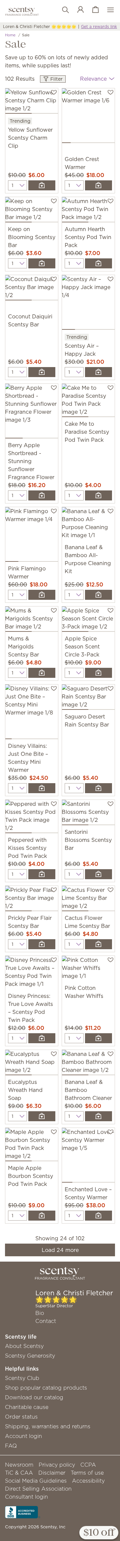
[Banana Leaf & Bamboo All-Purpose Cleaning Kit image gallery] (88, 525)
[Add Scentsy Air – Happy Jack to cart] (98, 372)
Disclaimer (51, 1472)
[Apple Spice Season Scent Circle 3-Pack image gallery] (88, 620)
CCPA (88, 1464)
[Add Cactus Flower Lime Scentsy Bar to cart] (98, 944)
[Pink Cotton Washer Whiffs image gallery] (88, 970)
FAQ (11, 1445)
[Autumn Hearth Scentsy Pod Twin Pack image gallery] (88, 211)
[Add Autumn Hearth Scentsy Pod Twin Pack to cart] (98, 263)
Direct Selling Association (38, 1488)
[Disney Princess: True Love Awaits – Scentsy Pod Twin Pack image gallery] (31, 974)
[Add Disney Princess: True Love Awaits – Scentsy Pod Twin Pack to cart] (41, 1038)
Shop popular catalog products (46, 1387)
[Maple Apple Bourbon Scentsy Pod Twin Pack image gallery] (31, 1146)
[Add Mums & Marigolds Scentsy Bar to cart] (41, 673)
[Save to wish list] (54, 91)
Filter (56, 79)
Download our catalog (34, 1397)
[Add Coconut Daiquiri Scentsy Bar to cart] (41, 372)
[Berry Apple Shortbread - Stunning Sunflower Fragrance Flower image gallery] (31, 412)
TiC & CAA (19, 1472)
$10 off (98, 1533)
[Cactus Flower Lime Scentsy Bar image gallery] (88, 900)
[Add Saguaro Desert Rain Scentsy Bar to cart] (98, 788)
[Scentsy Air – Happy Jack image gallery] (88, 303)
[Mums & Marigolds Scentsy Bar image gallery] (31, 620)
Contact (45, 1321)
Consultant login (26, 1496)
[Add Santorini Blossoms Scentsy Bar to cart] (98, 874)
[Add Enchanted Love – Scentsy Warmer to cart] (98, 1216)
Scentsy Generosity (30, 1355)
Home (10, 35)
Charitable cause (26, 1407)
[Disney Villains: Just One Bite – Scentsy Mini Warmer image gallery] (31, 713)
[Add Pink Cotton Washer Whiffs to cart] (98, 1038)
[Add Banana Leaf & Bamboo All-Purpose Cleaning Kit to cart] (98, 595)
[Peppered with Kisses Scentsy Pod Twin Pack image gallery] (31, 818)
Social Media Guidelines (36, 1480)
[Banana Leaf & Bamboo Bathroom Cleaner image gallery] (88, 1064)
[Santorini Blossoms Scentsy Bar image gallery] (88, 814)
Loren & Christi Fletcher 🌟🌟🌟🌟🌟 (39, 26)
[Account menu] (77, 10)
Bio (39, 1313)
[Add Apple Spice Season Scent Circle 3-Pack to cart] (98, 673)
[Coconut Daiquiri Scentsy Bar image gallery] (31, 289)
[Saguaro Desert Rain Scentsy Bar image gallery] (88, 698)
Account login (23, 1436)
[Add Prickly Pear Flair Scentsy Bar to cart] (41, 944)
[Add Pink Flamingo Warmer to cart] (41, 595)
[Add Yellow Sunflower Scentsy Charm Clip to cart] (41, 185)
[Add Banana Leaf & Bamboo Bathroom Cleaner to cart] (98, 1116)
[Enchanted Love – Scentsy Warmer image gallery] (88, 1156)
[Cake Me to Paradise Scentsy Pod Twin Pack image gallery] (88, 402)
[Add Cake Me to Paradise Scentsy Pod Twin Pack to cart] (98, 495)
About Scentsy (24, 1346)
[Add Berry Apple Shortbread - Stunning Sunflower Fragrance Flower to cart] (41, 495)
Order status (21, 1416)
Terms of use (87, 1472)
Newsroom (19, 1464)
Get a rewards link (99, 26)
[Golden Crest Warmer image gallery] (88, 117)
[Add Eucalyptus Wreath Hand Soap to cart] (41, 1116)
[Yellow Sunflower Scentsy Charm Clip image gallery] (31, 102)
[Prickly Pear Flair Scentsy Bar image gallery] (31, 900)
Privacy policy (57, 1464)
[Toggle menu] (107, 10)
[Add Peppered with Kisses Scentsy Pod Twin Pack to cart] (41, 874)
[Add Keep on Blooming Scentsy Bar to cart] (41, 263)
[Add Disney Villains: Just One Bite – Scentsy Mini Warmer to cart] (41, 788)
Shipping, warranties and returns (47, 1426)
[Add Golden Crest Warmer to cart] (98, 185)
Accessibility (88, 1480)
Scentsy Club (22, 1378)
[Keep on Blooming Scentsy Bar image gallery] (31, 211)
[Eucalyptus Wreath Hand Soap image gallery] (31, 1064)
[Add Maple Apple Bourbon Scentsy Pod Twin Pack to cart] (41, 1216)
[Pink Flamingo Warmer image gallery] (31, 535)
